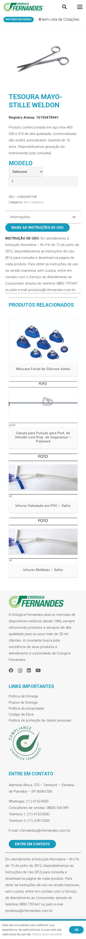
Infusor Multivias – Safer (43, 570)
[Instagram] (20, 670)
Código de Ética (21, 714)
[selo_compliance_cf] (43, 743)
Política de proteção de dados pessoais (40, 720)
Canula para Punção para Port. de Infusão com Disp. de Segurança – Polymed (43, 437)
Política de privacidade (26, 708)
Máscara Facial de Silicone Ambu (43, 369)
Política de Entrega (23, 696)
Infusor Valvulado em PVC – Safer (43, 506)
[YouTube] (38, 670)
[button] (64, 7)
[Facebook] (11, 670)
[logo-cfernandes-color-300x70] (23, 6)
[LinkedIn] (29, 670)
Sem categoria (33, 202)
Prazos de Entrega (23, 702)
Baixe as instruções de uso (37, 227)
